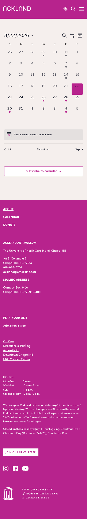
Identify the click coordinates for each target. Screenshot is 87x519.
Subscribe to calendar (41, 171)
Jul (9, 149)
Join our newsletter (21, 452)
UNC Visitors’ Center (16, 359)
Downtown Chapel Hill (18, 354)
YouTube (25, 468)
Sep (77, 149)
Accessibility (11, 350)
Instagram (5, 468)
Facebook (15, 468)
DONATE (9, 225)
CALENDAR (11, 217)
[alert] (43, 134)
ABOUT (8, 209)
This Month (43, 149)
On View (8, 341)
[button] (73, 9)
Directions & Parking (17, 345)
